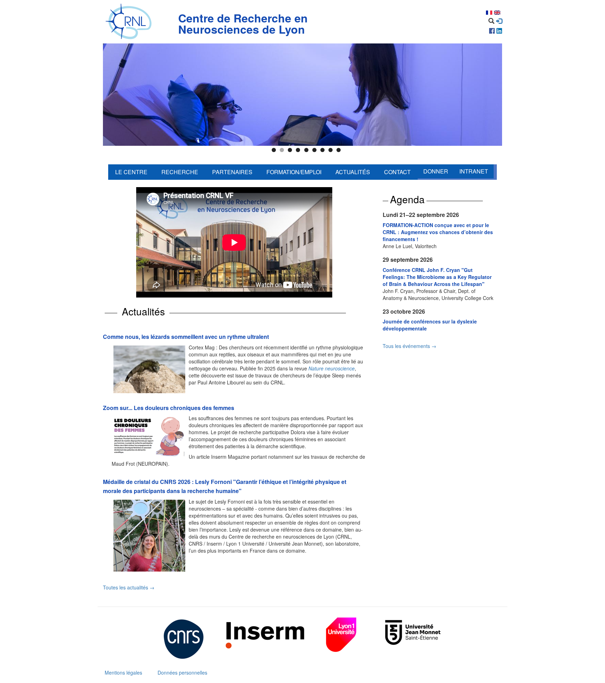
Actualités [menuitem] (352, 172)
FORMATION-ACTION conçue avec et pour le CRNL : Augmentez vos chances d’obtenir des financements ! (438, 232)
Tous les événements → (409, 345)
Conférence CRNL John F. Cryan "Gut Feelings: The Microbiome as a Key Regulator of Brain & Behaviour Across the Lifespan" (437, 276)
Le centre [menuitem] (131, 172)
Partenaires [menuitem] (232, 172)
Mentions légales (123, 672)
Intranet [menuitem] (473, 171)
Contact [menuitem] (397, 172)
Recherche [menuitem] (179, 172)
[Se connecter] (499, 21)
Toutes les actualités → (128, 587)
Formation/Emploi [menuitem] (293, 172)
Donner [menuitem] (435, 171)
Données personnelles (182, 672)
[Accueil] (130, 22)
